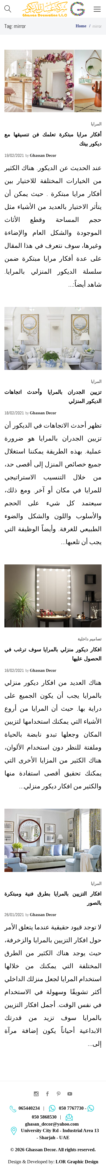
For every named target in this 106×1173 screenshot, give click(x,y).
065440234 (29, 1108)
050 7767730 (71, 1108)
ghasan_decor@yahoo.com (52, 1124)
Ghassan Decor (43, 155)
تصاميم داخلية (90, 639)
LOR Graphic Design (77, 1161)
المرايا (96, 124)
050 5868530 (44, 1116)
